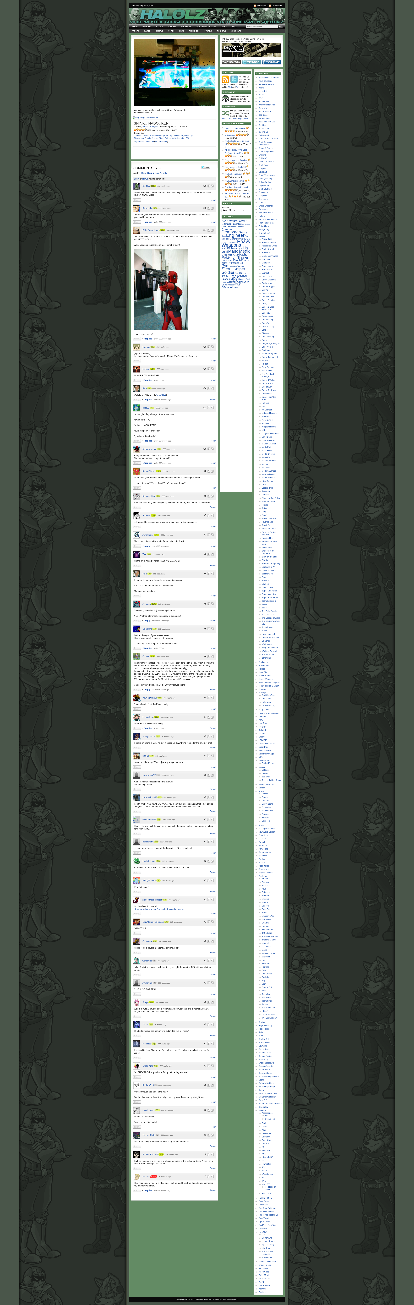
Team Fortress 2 (269, 601)
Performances (265, 852)
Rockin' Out (264, 1039)
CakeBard (147, 629)
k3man (145, 756)
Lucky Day (263, 747)
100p (151, 1002)
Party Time (263, 849)
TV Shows (221, 31)
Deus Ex (265, 323)
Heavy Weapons (266, 679)
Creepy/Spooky (265, 179)
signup (145, 179)
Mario (233, 251)
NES (264, 1154)
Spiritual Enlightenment (269, 1076)
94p (152, 408)
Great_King (147, 1066)
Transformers (267, 1257)
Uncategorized (268, 634)
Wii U (264, 1181)
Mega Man (227, 254)
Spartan (226, 279)
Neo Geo (266, 1150)
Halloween (266, 702)
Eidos (264, 913)
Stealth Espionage (267, 1087)
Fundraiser (266, 807)
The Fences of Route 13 (235, 167)
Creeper (227, 229)
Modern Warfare (269, 471)
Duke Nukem (267, 347)
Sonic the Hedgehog (271, 563)
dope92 (145, 408)
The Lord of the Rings (271, 780)
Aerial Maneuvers (266, 84)
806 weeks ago (167, 1135)
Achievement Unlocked (269, 77)
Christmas (266, 699)
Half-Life (265, 403)
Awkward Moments (267, 105)
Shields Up (263, 1059)
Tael (144, 554)
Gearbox (265, 923)
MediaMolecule (268, 953)
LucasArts (266, 946)
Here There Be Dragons (269, 682)
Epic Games (267, 919)
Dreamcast (266, 1133)
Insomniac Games (270, 936)
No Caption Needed (174, 136)
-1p (158, 775)
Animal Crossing (269, 242)
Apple (264, 1123)
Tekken (265, 604)
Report (213, 200)
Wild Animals (264, 1285)
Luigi (225, 251)
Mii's (260, 757)
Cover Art (263, 172)
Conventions (267, 804)
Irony (261, 720)
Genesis (265, 1143)
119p (153, 515)
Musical (262, 788)
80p (152, 347)
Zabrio (145, 1024)
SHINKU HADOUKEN (151, 123)
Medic (245, 251)
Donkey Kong (268, 337)
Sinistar (265, 560)
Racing (262, 1022)
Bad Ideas (263, 115)
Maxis (264, 950)
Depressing (264, 185)
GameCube (267, 1140)
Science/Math (265, 1042)
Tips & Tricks (264, 1222)
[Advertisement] (172, 1224)
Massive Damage (157, 136)
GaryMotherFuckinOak (153, 922)
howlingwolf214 (150, 698)
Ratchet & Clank (269, 529)
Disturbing (263, 199)
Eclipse (145, 369)
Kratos (239, 248)
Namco (265, 960)
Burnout (265, 273)
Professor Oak (236, 263)
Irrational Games (269, 940)
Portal (264, 515)
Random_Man (148, 496)
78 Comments (161, 142)
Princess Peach (231, 260)
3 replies (148, 463)
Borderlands (267, 269)
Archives (186, 27)
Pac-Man (266, 491)
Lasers (145, 136)
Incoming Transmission (269, 713)
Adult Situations (265, 81)
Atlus (264, 889)
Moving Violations (266, 784)
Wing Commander (270, 648)
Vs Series (176, 138)
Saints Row (267, 547)
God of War (267, 387)
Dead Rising (267, 320)
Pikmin (265, 505)
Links (224, 27)
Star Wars (266, 777)
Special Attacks (151, 138)
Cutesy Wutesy (265, 182)
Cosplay (262, 168)
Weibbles (146, 1044)
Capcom (138, 136)
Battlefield (266, 252)
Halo (264, 406)
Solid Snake (240, 273)
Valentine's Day (268, 705)
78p (153, 1044)
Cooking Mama (268, 293)
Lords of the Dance (267, 744)
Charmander (245, 224)
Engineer (235, 235)
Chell (224, 226)
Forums (172, 27)
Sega (264, 980)
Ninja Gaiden (267, 481)
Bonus (264, 797)
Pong (264, 512)
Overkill (262, 842)
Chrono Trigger (268, 286)
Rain (144, 388)
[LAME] (137, 129)
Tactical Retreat (265, 1198)
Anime (261, 94)
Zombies (262, 1292)
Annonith (146, 604)
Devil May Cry (268, 326)
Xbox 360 (185, 138)
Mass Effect (267, 450)
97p (155, 208)
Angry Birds (267, 239)
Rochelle (233, 266)
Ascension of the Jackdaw (236, 160)
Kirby (233, 248)
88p (154, 629)
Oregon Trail (267, 488)
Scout (227, 269)
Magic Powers (265, 750)
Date (143, 173)
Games (147, 31)
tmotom (146, 1176)
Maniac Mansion (269, 444)
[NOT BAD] (140, 129)
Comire (145, 656)
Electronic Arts (268, 916)
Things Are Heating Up (268, 1215)
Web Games (267, 1174)
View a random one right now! (235, 118)
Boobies (262, 125)
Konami (265, 943)
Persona (265, 495)
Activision (266, 885)
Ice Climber (267, 410)
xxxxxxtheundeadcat (152, 900)
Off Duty (262, 839)
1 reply (147, 546)
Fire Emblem (267, 371)
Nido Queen (230, 135)
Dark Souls (267, 313)
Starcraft (265, 580)
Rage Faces (264, 1029)
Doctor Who (267, 1238)
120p (156, 717)
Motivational (264, 760)
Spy (234, 278)
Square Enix (267, 987)
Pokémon (266, 508)
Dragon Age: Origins (271, 343)
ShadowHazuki (149, 449)
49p (158, 880)
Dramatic (263, 202)
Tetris (264, 608)
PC (263, 1160)
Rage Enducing (265, 1025)
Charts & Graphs (266, 148)
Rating (150, 173)
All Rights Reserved (203, 1299)
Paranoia (263, 845)
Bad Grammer (265, 111)
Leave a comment (146, 142)
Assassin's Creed (269, 246)
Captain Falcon (231, 223)
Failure (262, 216)
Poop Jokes (264, 866)
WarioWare (267, 644)
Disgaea (265, 333)
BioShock (266, 259)
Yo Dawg (263, 1289)
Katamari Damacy (270, 413)
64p (166, 922)
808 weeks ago (163, 186)
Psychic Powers (265, 873)
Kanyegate (263, 727)
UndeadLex (147, 717)
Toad (248, 279)
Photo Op (188, 136)
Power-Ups (263, 869)
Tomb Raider (267, 627)
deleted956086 (149, 819)
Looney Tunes (268, 1241)
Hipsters (262, 689)
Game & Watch (268, 380)
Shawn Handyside (151, 127)
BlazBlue (266, 263)
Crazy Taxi (266, 303)
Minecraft (266, 467)
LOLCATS (263, 740)
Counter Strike (268, 297)
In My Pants (264, 710)
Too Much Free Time (268, 1225)
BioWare (265, 896)
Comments (277, 6)
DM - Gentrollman (150, 230)
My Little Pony (268, 1245)
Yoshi (236, 288)
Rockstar (266, 977)
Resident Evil (267, 538)
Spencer (146, 515)
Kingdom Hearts (269, 427)
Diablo (265, 330)
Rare (264, 970)
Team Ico (266, 994)
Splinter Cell (267, 574)
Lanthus (146, 347)
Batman (265, 770)
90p (159, 797)
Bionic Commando (270, 256)
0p (154, 961)
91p (149, 388)
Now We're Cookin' (267, 832)
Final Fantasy (268, 367)
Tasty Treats (264, 1201)
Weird (261, 1282)
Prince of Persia (269, 518)
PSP (264, 1167)
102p (153, 186)
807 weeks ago (174, 900)
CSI (263, 1234)
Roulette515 (148, 1085)
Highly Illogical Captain (269, 686)
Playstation (139, 138)
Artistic (135, 31)
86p (149, 554)
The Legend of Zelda (271, 618)
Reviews (265, 817)
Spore (264, 577)
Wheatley (231, 285)
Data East (266, 909)
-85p (154, 1176)
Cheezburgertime (266, 151)
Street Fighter (165, 138)
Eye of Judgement (270, 357)
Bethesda (266, 892)
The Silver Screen (266, 1211)
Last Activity (161, 173)
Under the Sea (265, 1265)
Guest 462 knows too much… (237, 187)
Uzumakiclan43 (149, 797)
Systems (208, 31)
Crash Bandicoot (269, 300)
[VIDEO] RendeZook (233, 174)
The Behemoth (268, 1008)
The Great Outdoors (267, 1208)
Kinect (268, 1115)
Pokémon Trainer (235, 257)
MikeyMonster (149, 880)
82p (158, 736)
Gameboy (266, 1137)
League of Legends (270, 433)
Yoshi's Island (268, 654)
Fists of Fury (264, 226)
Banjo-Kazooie (268, 249)
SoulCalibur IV (268, 567)
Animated (263, 91)
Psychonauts (267, 522)
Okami (264, 484)
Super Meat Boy (269, 594)
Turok (264, 631)
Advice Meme (268, 763)
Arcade (265, 1126)
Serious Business (266, 1056)
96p (157, 1110)
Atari (264, 1130)
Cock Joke (263, 165)
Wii (263, 1177)
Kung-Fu (262, 733)
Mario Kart (266, 447)
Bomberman (267, 266)
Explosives (263, 209)
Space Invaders (269, 570)
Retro (261, 1032)
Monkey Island (268, 474)
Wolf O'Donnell (231, 286)
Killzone (265, 423)
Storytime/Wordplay (267, 1097)
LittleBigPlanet (268, 440)
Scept (145, 1002)
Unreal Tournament (270, 637)
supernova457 (149, 775)
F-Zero (265, 360)
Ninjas (261, 825)
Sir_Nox (146, 186)
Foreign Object (265, 230)
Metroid (265, 464)
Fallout (265, 364)
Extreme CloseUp (266, 213)
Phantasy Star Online (271, 498)
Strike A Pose (264, 1100)
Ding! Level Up (265, 189)
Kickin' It (262, 730)
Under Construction (267, 1262)
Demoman (231, 232)
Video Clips (236, 31)
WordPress (227, 1299)
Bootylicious (264, 128)
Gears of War (267, 383)
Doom (264, 340)
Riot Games (267, 974)
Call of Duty (267, 276)
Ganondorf (235, 239)
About (235, 27)
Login (136, 179)
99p (158, 819)
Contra (265, 290)
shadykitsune (149, 736)
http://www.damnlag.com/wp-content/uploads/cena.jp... (159, 909)
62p (159, 449)
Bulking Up (263, 132)
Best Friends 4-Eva (267, 122)
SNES (264, 1171)
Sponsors (266, 821)
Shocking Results (266, 1063)
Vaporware (263, 1268)
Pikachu (242, 254)
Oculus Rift (270, 1119)
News (181, 31)
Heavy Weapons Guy (236, 244)
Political (262, 862)
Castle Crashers (269, 280)
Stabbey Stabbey (266, 1083)
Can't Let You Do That (268, 139)
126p (153, 369)
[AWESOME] (145, 129)
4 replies (148, 222)
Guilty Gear (267, 394)
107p (156, 535)
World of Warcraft (269, 651)
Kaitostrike (147, 208)
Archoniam (147, 983)
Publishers (194, 31)
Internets (262, 716)
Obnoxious (263, 835)
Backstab (263, 108)
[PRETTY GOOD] (143, 129)
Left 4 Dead (267, 437)
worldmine (147, 961)
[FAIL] (135, 129)
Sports (261, 1080)
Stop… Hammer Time (268, 1093)
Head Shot (263, 672)
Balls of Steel (264, 118)
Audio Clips (264, 101)
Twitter (239, 87)
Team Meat (267, 997)
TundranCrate (148, 1135)
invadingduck (148, 1110)
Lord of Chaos (149, 861)
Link (246, 248)
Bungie (265, 902)
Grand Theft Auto (269, 390)
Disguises (263, 196)
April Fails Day (268, 695)
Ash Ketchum (229, 221)
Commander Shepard (235, 227)
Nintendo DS (267, 1157)
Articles (265, 794)
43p (154, 941)
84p (159, 698)
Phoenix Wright (268, 501)
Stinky (261, 1090)
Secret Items (264, 1049)
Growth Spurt (264, 665)
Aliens (261, 88)
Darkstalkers (267, 316)
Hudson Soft (267, 929)
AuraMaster (147, 535)
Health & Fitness (266, 676)
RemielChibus (148, 471)
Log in (235, 1299)
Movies (171, 31)
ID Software (267, 933)
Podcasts (266, 814)
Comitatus (147, 941)
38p (156, 842)
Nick (235, 255)
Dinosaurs (263, 192)
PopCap (265, 967)
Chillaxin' (263, 158)
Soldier (228, 272)
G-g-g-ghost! (264, 233)
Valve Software (268, 1014)
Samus (240, 266)
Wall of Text (264, 1275)
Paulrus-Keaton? (150, 1154)
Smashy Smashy (266, 1066)
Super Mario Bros (269, 591)
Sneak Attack (264, 1070)
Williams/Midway (269, 1018)
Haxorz (262, 669)
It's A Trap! (263, 723)
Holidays (159, 31)
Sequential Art (265, 1053)
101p (152, 656)
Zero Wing (266, 658)
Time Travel (264, 1218)
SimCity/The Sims (269, 557)
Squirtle (241, 279)
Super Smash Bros (270, 597)
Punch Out (266, 525)
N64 (264, 1147)
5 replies (148, 648)
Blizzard (265, 899)
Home (135, 27)
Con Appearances (206, 27)
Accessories (267, 1113)
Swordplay (263, 1107)
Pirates (262, 859)
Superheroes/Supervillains (270, 1104)
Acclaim (265, 882)
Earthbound (267, 350)
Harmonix (266, 926)
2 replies (148, 380)
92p (164, 900)
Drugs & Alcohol (266, 206)
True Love (263, 1228)
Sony (264, 984)
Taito (264, 991)
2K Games (266, 879)
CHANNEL (161, 395)
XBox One (266, 1194)
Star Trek (266, 1248)
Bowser (241, 220)
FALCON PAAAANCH (268, 219)
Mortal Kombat (268, 478)
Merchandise (267, 811)
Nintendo (266, 963)
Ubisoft (265, 1011)
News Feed (262, 6)
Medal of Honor (268, 454)
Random (146, 27)
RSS (230, 87)
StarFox (265, 584)
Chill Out (262, 155)
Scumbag (263, 1046)
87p (151, 756)
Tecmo (265, 1004)
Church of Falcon (266, 162)
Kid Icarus (266, 416)
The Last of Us (268, 614)
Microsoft (266, 957)
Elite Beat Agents (269, 354)
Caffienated (264, 135)
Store (159, 27)
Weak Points (264, 1279)
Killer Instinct (267, 420)
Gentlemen (263, 662)
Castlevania (267, 283)
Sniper (239, 269)
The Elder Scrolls (269, 611)
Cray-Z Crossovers (267, 175)
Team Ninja (267, 1001)
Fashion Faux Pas (266, 223)
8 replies (148, 339)
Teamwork (263, 1205)
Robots (262, 1036)
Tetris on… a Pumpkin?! (235, 128)
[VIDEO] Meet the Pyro (234, 181)
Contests (266, 800)
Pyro (225, 265)
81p (158, 861)
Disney (265, 773)
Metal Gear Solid (269, 461)
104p (154, 604)
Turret (224, 282)
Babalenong (147, 842)
